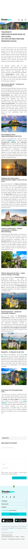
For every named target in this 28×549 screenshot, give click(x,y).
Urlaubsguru (4, 501)
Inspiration (4, 507)
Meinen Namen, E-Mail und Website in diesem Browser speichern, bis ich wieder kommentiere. (14, 473)
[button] (14, 514)
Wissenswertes (5, 504)
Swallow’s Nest (11, 140)
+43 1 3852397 (10, 528)
